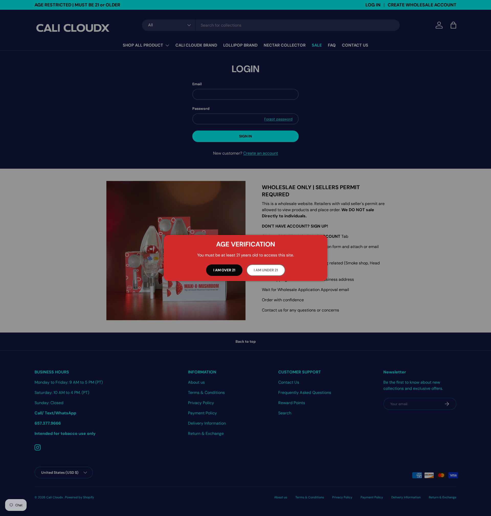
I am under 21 (266, 270)
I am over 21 (224, 270)
